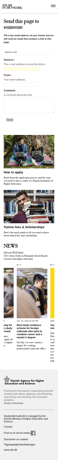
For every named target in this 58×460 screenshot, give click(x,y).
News (11, 246)
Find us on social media (17, 433)
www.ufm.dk (10, 449)
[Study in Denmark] (12, 6)
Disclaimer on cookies (16, 439)
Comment (9, 90)
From (7, 75)
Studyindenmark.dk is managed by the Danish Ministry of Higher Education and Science (26, 419)
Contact (8, 426)
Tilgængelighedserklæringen (19, 444)
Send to (8, 59)
